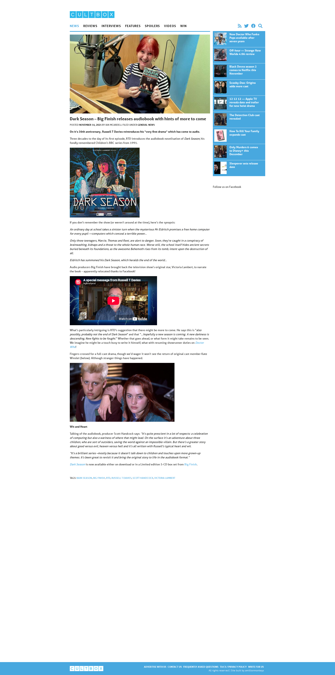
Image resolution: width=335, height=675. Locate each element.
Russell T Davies (121, 477)
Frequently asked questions (200, 666)
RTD (108, 477)
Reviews (90, 26)
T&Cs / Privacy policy (233, 666)
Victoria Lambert (164, 477)
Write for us (256, 666)
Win (183, 26)
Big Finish (190, 464)
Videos (170, 26)
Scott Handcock (143, 477)
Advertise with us (155, 666)
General (143, 124)
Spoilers (152, 26)
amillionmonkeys (254, 670)
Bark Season (84, 477)
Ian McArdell (113, 124)
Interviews (111, 26)
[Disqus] (140, 529)
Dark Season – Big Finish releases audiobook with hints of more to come (239, 39)
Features (133, 26)
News (74, 26)
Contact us (175, 666)
